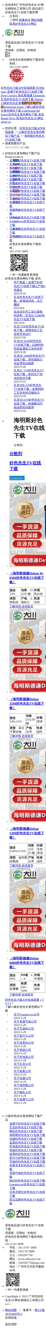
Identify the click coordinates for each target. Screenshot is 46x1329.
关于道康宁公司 (24, 1099)
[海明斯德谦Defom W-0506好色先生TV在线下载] (27, 525)
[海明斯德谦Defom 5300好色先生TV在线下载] (27, 780)
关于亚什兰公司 (24, 1035)
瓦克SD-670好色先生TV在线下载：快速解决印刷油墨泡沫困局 (29, 403)
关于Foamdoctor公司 (26, 1014)
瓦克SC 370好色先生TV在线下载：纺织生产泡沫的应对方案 (29, 374)
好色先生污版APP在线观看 (22, 999)
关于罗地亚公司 (24, 1057)
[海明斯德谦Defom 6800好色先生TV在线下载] (27, 910)
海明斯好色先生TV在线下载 (27, 171)
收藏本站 (24, 20)
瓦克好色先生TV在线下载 (25, 164)
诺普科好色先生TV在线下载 (27, 190)
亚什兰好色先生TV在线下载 (27, 194)
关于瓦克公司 (22, 1064)
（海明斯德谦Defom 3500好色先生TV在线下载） (26, 703)
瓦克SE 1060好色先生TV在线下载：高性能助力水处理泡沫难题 (29, 359)
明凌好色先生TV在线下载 (25, 187)
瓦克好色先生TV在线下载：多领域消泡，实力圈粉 (29, 300)
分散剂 (15, 453)
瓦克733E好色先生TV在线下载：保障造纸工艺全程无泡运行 (29, 330)
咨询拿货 (27, 606)
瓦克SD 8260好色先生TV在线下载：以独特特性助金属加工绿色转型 (29, 344)
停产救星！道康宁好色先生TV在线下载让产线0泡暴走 (29, 286)
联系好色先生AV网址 (22, 23)
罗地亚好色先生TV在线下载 (27, 183)
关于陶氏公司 (22, 1092)
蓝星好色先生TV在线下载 (25, 179)
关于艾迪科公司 (24, 1028)
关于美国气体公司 (25, 1021)
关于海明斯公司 (24, 1085)
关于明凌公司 (22, 1049)
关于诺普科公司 (24, 1042)
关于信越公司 (22, 1078)
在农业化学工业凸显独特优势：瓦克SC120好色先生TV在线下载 (29, 315)
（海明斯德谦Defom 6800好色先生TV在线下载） (26, 962)
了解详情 (15, 606)
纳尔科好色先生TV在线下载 (27, 217)
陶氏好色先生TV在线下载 (25, 168)
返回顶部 (11, 1324)
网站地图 (37, 20)
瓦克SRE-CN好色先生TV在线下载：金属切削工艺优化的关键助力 (29, 389)
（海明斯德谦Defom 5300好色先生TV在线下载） (26, 833)
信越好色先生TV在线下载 (25, 175)
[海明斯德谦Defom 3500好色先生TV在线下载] (27, 651)
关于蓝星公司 (22, 1071)
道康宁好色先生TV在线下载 (27, 160)
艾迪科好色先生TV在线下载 (27, 198)
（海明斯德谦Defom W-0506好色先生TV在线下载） (26, 577)
